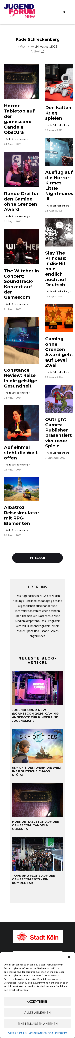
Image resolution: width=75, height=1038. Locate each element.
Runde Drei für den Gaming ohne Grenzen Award (21, 201)
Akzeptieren (37, 1001)
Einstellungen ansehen (37, 1023)
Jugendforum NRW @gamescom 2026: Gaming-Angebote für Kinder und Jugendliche (35, 715)
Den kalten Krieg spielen (58, 113)
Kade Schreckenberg (38, 39)
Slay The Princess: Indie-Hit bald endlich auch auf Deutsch (55, 269)
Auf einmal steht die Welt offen (21, 453)
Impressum (61, 1032)
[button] (69, 957)
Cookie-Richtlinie (17, 1032)
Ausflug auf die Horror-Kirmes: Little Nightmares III (59, 185)
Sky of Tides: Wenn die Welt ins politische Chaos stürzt (37, 771)
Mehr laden (37, 557)
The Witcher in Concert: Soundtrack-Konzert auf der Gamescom (21, 284)
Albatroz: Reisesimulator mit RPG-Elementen (21, 515)
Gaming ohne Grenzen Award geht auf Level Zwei (59, 352)
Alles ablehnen (37, 1012)
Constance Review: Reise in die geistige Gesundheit (20, 378)
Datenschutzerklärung (41, 1032)
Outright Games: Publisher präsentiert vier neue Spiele (58, 433)
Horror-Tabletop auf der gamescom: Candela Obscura (19, 119)
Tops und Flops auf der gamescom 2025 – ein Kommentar (33, 879)
